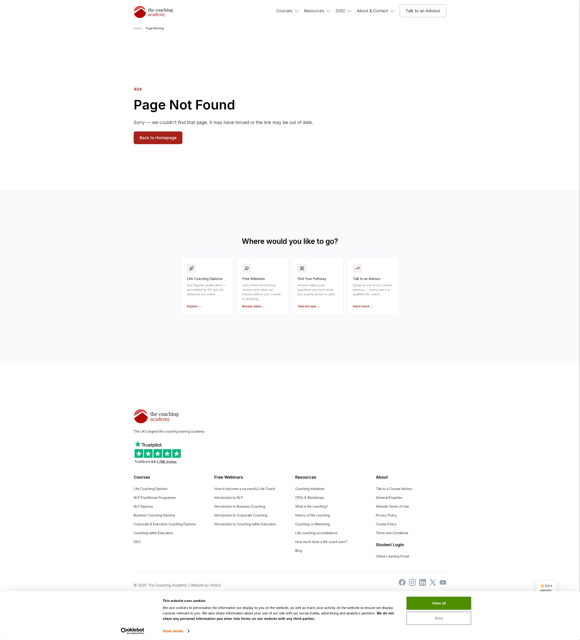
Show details (173, 631)
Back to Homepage (158, 137)
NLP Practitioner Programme (155, 497)
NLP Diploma (143, 506)
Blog (298, 551)
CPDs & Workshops (309, 497)
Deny (439, 618)
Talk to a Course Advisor (394, 489)
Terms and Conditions (392, 533)
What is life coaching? (311, 506)
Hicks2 (215, 585)
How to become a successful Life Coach (244, 489)
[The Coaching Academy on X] (431, 584)
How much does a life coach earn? (321, 542)
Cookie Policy (386, 524)
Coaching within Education (153, 533)
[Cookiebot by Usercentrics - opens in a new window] (132, 631)
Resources (314, 10)
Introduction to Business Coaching (239, 506)
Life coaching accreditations (316, 533)
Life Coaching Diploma (150, 489)
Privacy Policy (386, 515)
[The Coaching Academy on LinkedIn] (421, 584)
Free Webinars (228, 477)
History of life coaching (312, 515)
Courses (284, 10)
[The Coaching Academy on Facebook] (401, 584)
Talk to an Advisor (423, 10)
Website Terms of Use (392, 506)
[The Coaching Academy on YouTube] (441, 584)
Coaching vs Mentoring (312, 524)
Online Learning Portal (392, 556)
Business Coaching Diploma (154, 515)
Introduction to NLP (228, 497)
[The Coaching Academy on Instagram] (411, 584)
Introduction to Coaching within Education (245, 524)
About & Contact (372, 10)
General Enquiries (389, 497)
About (382, 477)
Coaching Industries (310, 489)
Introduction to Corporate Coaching (240, 515)
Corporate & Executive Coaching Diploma (165, 524)
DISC (340, 10)
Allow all (439, 603)
